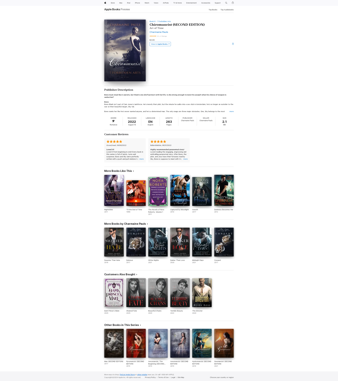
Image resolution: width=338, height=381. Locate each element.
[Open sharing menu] (233, 44)
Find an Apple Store (127, 375)
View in (159, 44)
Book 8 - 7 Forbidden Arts (160, 21)
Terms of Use (163, 377)
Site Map (181, 377)
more (231, 111)
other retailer (142, 375)
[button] (226, 3)
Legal (173, 377)
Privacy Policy (150, 377)
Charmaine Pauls (159, 32)
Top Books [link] (213, 10)
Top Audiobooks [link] (227, 10)
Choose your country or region (222, 377)
